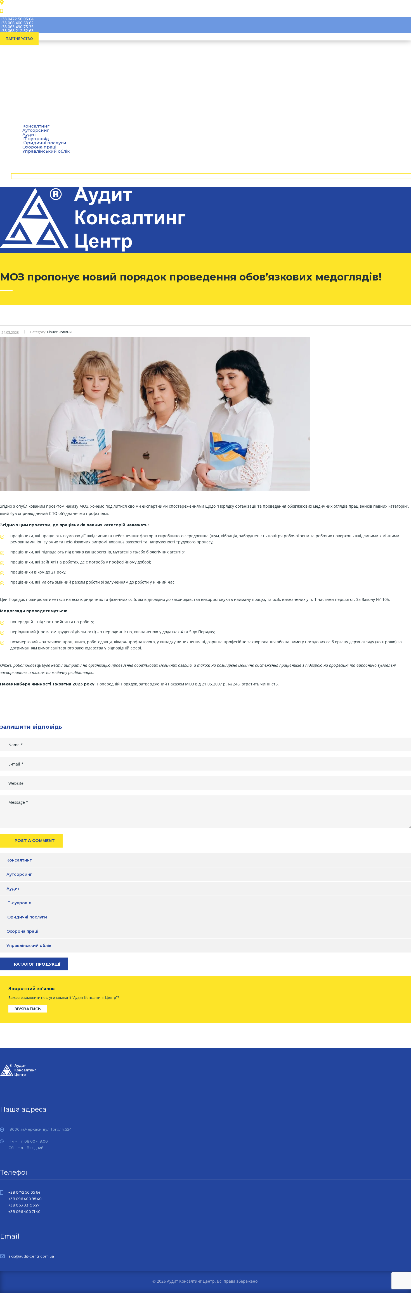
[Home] (92, 250)
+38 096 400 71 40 (24, 1211)
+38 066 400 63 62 (17, 22)
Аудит (29, 134)
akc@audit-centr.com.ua (31, 1256)
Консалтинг (19, 860)
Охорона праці (39, 147)
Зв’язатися (28, 176)
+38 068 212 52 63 (17, 30)
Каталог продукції (37, 964)
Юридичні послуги (44, 142)
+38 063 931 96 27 (23, 1205)
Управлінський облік (28, 945)
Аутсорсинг (35, 130)
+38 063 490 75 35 (17, 26)
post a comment (35, 840)
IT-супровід (35, 138)
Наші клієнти (30, 155)
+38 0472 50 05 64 (17, 18)
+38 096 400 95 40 (25, 1198)
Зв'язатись (28, 1008)
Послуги (25, 121)
